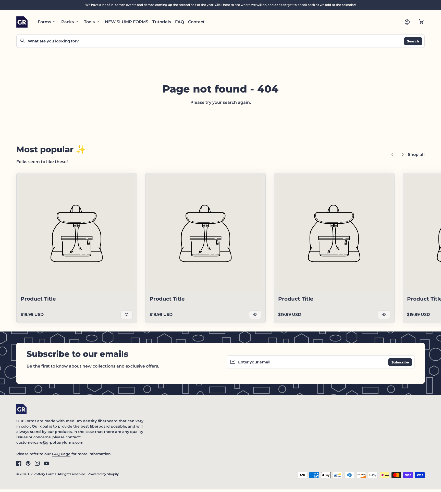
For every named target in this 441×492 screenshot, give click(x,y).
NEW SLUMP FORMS (126, 21)
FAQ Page (61, 454)
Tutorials (161, 21)
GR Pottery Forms (42, 474)
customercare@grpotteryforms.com (49, 442)
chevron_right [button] (403, 155)
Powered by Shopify (103, 474)
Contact (196, 21)
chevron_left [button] (392, 155)
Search (413, 41)
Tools (92, 22)
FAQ (179, 21)
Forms (47, 22)
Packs (70, 22)
